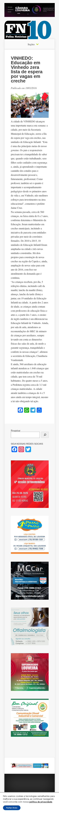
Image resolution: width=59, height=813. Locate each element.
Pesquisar (15, 430)
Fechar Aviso (11, 808)
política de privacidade (40, 801)
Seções (31, 44)
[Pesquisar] (45, 435)
